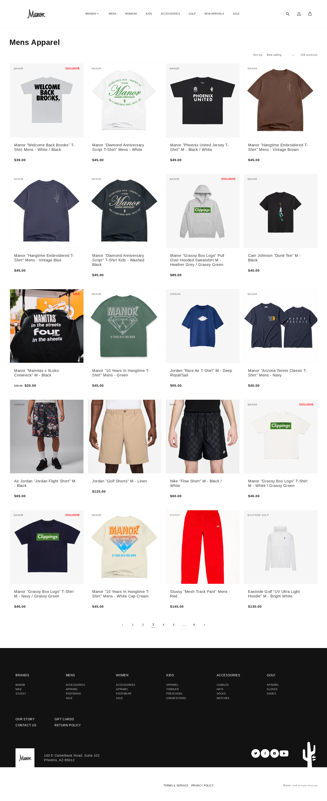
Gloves (272, 689)
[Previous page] (122, 625)
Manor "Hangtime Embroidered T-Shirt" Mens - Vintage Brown (278, 147)
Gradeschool (176, 698)
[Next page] (204, 625)
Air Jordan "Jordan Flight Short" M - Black (44, 483)
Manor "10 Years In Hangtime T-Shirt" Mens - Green (121, 372)
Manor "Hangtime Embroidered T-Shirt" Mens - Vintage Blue (44, 257)
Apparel (72, 689)
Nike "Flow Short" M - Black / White (196, 483)
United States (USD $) (25, 786)
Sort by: (258, 54)
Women (122, 675)
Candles (223, 684)
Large (43, 86)
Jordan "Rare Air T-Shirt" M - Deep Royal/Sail (201, 372)
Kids (170, 675)
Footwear (73, 693)
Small (43, 77)
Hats (220, 689)
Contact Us (26, 725)
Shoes (271, 693)
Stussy (21, 693)
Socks (221, 693)
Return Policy (67, 725)
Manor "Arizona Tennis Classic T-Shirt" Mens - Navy (277, 372)
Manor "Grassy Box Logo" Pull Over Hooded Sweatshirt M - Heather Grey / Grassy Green (197, 260)
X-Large (66, 75)
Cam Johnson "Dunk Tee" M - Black (274, 257)
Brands (22, 675)
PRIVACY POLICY (202, 785)
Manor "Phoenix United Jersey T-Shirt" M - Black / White (199, 147)
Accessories (75, 684)
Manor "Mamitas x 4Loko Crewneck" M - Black (36, 372)
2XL (64, 80)
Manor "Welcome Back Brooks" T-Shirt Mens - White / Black (44, 147)
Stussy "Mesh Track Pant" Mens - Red (200, 593)
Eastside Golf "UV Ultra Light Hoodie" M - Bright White (274, 593)
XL (63, 416)
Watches (223, 698)
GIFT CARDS (64, 719)
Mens (70, 675)
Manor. (287, 785)
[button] (92, 14)
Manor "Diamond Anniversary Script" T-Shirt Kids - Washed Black (118, 260)
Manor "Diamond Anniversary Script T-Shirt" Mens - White (118, 147)
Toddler (172, 689)
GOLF (271, 675)
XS (41, 413)
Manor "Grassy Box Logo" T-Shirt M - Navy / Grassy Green (44, 593)
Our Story (25, 719)
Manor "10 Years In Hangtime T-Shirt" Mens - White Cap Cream (121, 593)
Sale (69, 698)
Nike (19, 689)
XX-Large (145, 80)
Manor (20, 684)
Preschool (174, 693)
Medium (44, 81)
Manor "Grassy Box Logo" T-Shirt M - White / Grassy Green (278, 483)
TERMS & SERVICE (176, 785)
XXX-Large (224, 310)
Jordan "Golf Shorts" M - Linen (119, 481)
